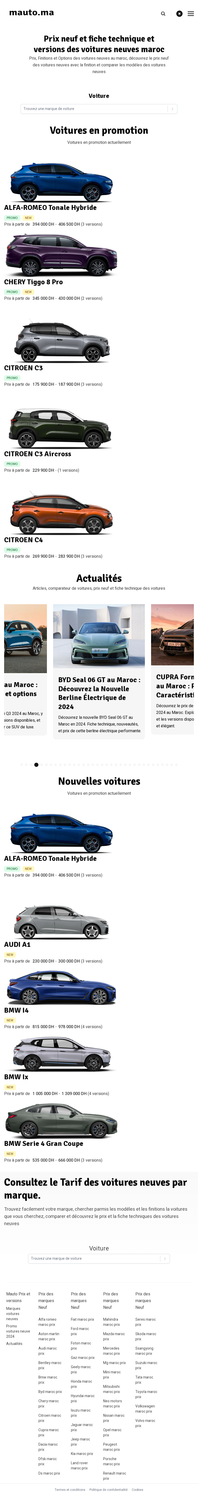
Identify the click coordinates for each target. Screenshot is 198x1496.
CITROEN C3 (23, 368)
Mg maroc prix (114, 1363)
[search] (166, 13)
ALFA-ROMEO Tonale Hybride (50, 207)
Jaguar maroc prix (82, 1427)
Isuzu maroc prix (80, 1413)
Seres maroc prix (145, 1322)
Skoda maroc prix (145, 1336)
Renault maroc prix (114, 1476)
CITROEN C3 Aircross (37, 454)
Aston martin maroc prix (48, 1336)
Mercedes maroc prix (111, 1351)
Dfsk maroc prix (47, 1461)
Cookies (137, 1489)
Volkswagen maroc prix (145, 1409)
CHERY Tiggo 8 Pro (33, 282)
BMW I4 (16, 1010)
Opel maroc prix (112, 1432)
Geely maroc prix (81, 1369)
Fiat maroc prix (82, 1319)
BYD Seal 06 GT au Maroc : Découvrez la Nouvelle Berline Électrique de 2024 (99, 693)
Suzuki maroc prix (146, 1365)
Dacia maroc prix (48, 1447)
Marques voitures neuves (13, 1314)
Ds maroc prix (49, 1473)
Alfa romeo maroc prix (47, 1322)
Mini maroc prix (112, 1374)
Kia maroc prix (82, 1453)
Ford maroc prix (80, 1331)
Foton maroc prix (81, 1346)
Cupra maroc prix (48, 1432)
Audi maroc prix (47, 1351)
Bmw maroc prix (47, 1380)
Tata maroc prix (144, 1380)
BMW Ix (16, 1077)
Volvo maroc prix (145, 1423)
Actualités (14, 1344)
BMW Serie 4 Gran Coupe (43, 1143)
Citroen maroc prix (49, 1418)
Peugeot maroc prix (111, 1447)
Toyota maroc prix (146, 1394)
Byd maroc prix (50, 1392)
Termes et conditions (70, 1489)
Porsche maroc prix (111, 1461)
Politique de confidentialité (108, 1489)
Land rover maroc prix (79, 1465)
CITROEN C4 (23, 540)
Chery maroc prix (48, 1403)
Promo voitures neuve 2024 (18, 1331)
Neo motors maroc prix (112, 1403)
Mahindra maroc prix (111, 1322)
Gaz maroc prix (83, 1357)
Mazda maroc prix (114, 1336)
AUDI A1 (17, 944)
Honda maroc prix (81, 1384)
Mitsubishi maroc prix (111, 1389)
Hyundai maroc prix (83, 1398)
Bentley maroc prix (49, 1365)
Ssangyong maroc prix (144, 1351)
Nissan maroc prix (114, 1418)
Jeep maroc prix (80, 1442)
